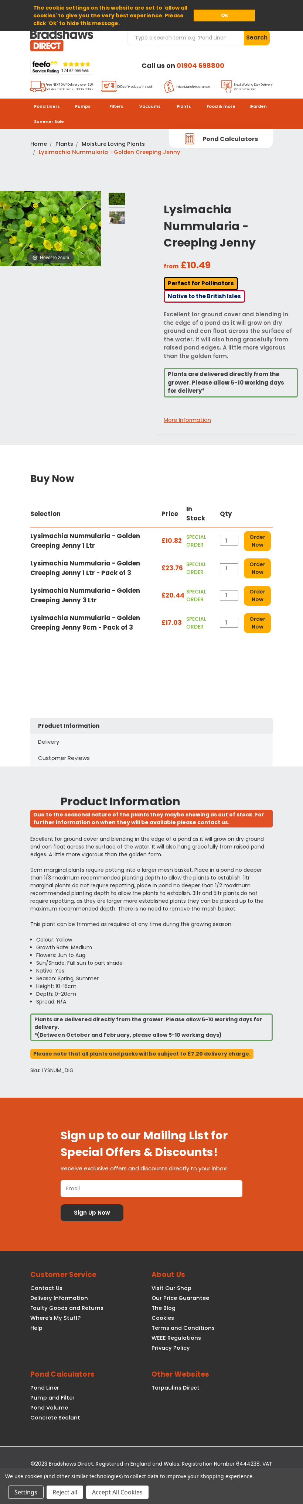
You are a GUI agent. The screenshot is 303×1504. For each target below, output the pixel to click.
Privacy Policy (171, 1348)
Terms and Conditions (183, 1328)
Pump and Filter (52, 1397)
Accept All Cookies (117, 1492)
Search (257, 37)
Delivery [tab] (48, 742)
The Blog (164, 1308)
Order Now (257, 540)
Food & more (221, 106)
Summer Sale (49, 121)
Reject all (64, 1492)
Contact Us (46, 1288)
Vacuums (150, 106)
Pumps (83, 106)
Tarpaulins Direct (176, 1387)
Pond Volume (49, 1407)
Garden (258, 106)
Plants (184, 106)
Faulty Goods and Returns (66, 1308)
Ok (224, 15)
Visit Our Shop (171, 1288)
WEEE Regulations (176, 1338)
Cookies (163, 1318)
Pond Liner (44, 1387)
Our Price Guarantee (180, 1298)
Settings (25, 1492)
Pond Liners (47, 106)
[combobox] (185, 37)
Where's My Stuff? (55, 1318)
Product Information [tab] (68, 726)
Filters (116, 106)
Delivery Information (59, 1298)
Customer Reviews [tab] (64, 758)
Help (36, 1328)
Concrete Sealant (55, 1417)
